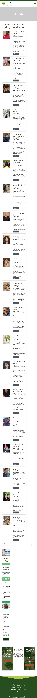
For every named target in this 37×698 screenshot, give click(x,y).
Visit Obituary (16, 53)
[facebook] (17, 692)
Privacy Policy (14, 697)
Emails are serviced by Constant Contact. (6, 636)
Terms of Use (19, 697)
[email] (19, 692)
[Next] (32, 545)
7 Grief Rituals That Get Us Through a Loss (6, 589)
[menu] (35, 4)
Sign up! (6, 639)
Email (4, 621)
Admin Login (23, 697)
